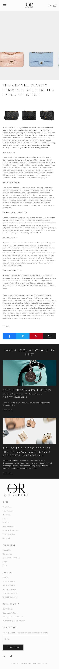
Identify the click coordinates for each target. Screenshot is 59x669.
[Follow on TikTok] (11, 656)
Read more (7, 410)
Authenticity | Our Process (14, 621)
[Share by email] (49, 336)
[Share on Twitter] (23, 336)
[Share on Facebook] (9, 336)
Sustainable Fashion (11, 558)
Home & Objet (9, 534)
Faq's (5, 562)
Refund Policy (9, 585)
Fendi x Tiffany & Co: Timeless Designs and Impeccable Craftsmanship (27, 394)
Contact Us (7, 554)
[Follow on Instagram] (4, 656)
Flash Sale (7, 507)
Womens (6, 515)
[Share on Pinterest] (36, 336)
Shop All (6, 538)
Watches (6, 522)
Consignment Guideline (13, 617)
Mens (5, 519)
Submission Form (10, 613)
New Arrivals (8, 511)
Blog (5, 566)
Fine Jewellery (9, 526)
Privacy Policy (9, 581)
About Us (7, 550)
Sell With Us (8, 609)
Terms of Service (10, 593)
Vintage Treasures (10, 530)
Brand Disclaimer (10, 597)
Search (6, 578)
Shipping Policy (9, 589)
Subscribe (13, 647)
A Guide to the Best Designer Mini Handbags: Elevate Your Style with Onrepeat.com (27, 452)
